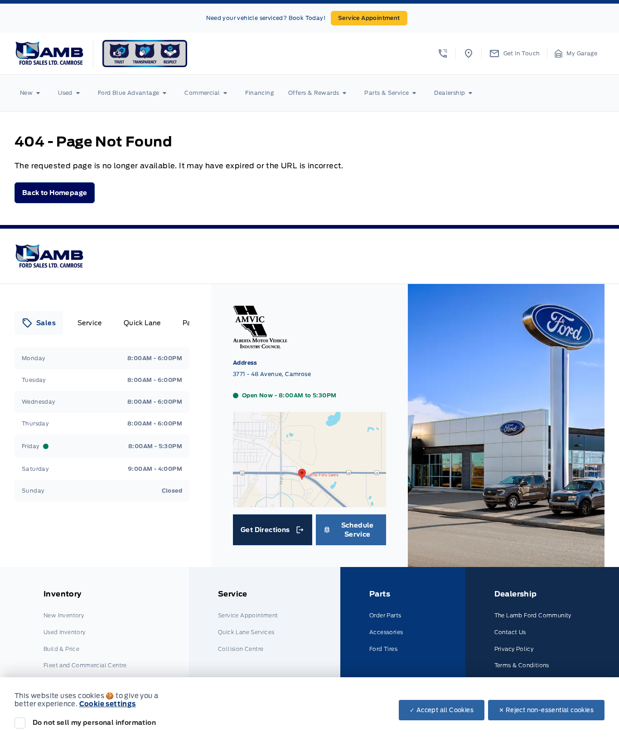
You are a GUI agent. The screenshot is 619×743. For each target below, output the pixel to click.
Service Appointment (369, 18)
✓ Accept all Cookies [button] (442, 710)
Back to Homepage (54, 192)
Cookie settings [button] (107, 704)
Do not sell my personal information (94, 722)
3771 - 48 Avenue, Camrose (272, 374)
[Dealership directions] (309, 502)
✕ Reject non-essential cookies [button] (546, 710)
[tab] (39, 323)
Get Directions (272, 532)
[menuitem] (32, 93)
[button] (442, 53)
